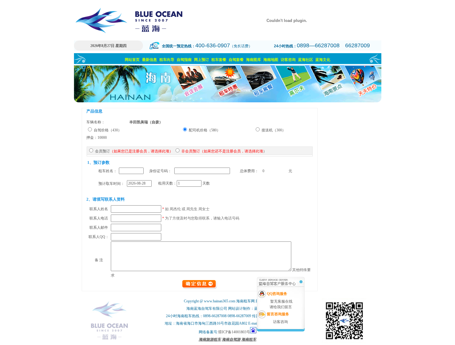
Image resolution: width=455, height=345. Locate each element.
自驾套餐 (236, 60)
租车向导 (166, 60)
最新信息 (149, 60)
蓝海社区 (305, 60)
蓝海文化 (322, 60)
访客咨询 (288, 60)
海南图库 (253, 60)
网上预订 (201, 60)
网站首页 (132, 60)
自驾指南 (184, 60)
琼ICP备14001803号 (234, 332)
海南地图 (270, 60)
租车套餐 (218, 60)
